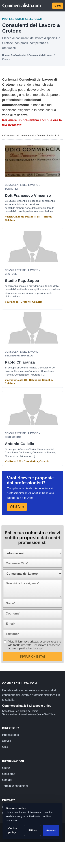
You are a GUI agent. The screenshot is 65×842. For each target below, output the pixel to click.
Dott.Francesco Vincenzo (28, 195)
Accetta (51, 830)
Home (5, 55)
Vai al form (17, 506)
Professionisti (18, 55)
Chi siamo (8, 773)
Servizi (6, 740)
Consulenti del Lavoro (41, 55)
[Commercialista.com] (21, 5)
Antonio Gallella (19, 444)
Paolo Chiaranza (20, 362)
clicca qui (36, 648)
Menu (58, 5)
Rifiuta (33, 830)
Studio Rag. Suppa (22, 280)
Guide (6, 767)
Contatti (7, 779)
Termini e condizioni (15, 785)
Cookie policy (12, 830)
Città (5, 746)
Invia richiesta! (32, 656)
